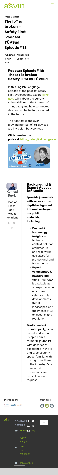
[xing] (14, 223)
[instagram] (33, 426)
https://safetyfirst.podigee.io (38, 139)
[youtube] (33, 421)
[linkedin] (9, 223)
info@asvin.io (26, 463)
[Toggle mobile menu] (52, 4)
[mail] (12, 228)
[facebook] (28, 421)
